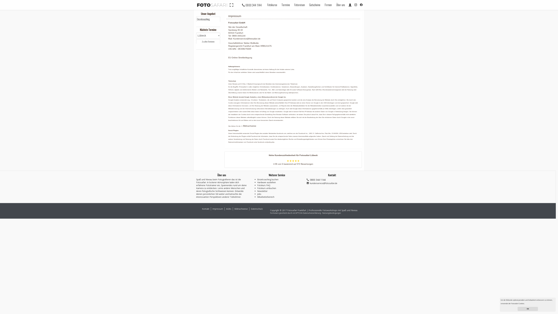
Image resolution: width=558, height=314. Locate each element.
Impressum (217, 208)
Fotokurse (272, 5)
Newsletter (262, 191)
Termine (285, 5)
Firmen (328, 5)
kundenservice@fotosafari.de (323, 183)
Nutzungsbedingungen (331, 213)
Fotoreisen (299, 5)
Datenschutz (257, 208)
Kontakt (205, 208)
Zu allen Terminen (208, 41)
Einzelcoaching (203, 19)
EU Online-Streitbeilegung (240, 57)
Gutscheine (314, 5)
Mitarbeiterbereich (265, 197)
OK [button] (528, 309)
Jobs (259, 194)
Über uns (340, 5)
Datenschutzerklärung (312, 213)
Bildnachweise (249, 126)
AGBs (228, 208)
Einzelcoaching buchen (267, 179)
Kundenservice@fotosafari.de (246, 39)
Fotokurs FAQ (263, 185)
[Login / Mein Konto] (350, 4)
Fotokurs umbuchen (266, 188)
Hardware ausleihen (266, 182)
